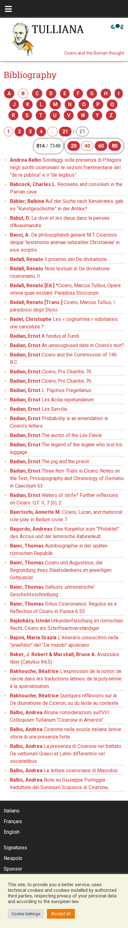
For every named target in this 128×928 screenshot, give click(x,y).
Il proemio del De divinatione (58, 259)
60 (101, 146)
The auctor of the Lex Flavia (56, 435)
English (12, 832)
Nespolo (13, 858)
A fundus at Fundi (44, 336)
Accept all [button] (61, 913)
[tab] (8, 9)
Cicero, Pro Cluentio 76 (50, 372)
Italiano (12, 811)
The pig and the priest (49, 461)
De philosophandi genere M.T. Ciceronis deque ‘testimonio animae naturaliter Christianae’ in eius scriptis (65, 242)
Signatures (15, 848)
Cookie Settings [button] (25, 913)
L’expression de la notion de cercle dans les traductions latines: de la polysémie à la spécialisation (65, 678)
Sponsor (13, 869)
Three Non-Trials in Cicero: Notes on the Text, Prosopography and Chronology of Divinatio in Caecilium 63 (67, 478)
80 (114, 146)
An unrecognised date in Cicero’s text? (67, 345)
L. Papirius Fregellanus (50, 390)
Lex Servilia (38, 409)
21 (65, 132)
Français (13, 821)
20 (73, 146)
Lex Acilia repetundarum (52, 400)
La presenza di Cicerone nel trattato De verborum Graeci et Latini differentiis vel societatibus (65, 753)
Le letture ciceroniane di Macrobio (64, 770)
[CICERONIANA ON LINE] (117, 26)
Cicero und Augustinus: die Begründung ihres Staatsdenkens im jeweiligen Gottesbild (61, 570)
